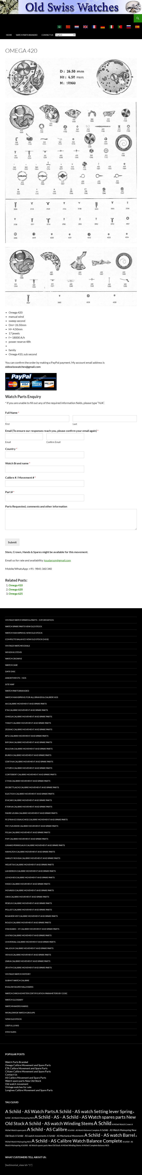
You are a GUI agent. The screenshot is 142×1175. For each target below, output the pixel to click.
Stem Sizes (10, 1032)
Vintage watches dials (17, 645)
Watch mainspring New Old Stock (23, 633)
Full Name (12, 412)
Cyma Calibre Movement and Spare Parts (27, 781)
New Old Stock (13, 1019)
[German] (103, 26)
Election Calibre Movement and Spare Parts (29, 793)
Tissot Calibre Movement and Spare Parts (28, 723)
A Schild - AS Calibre (47, 1129)
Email (8, 442)
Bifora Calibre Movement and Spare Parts (28, 742)
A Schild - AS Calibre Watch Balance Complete (77, 1140)
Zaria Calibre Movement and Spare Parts (27, 961)
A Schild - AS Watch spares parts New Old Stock (40, 1145)
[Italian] (111, 26)
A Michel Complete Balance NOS (95, 1145)
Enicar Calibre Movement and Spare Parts (28, 800)
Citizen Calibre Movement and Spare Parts (28, 768)
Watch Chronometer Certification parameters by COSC (36, 993)
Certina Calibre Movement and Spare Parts (29, 761)
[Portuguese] (120, 26)
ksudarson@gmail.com (57, 560)
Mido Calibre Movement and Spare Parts (27, 884)
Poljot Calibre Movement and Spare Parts (28, 909)
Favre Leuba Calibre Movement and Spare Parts (31, 813)
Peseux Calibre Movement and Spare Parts (28, 903)
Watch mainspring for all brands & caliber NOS (31, 697)
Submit (12, 542)
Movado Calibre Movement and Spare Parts (29, 890)
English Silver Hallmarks (19, 987)
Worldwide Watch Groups (20, 1012)
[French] (94, 26)
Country (11, 448)
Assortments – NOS (15, 678)
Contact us (47, 35)
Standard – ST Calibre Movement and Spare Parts (32, 929)
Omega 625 (16, 593)
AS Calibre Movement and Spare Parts (26, 703)
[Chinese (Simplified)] (68, 26)
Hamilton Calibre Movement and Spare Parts (30, 851)
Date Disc (10, 671)
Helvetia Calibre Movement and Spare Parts (29, 864)
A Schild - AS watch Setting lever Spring (93, 1111)
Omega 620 (16, 589)
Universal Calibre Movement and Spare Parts (30, 941)
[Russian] (129, 26)
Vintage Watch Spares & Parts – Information (29, 620)
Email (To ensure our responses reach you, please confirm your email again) (51, 430)
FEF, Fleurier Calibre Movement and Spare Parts (31, 826)
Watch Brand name (17, 463)
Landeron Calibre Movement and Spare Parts (30, 871)
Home (9, 35)
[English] (85, 26)
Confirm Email (53, 442)
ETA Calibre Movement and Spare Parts (26, 710)
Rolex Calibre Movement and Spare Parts (28, 922)
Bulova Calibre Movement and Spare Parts (28, 748)
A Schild (102, 1123)
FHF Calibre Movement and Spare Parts (26, 838)
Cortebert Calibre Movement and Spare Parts (30, 774)
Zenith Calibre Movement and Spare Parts (28, 967)
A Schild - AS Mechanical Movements (65, 1136)
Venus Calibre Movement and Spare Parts (28, 954)
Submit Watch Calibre (17, 980)
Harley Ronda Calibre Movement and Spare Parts (32, 858)
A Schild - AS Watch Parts (30, 1111)
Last (75, 424)
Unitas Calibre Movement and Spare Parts (28, 935)
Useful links (12, 1025)
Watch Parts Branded (26, 35)
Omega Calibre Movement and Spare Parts (28, 716)
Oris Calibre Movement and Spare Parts (27, 896)
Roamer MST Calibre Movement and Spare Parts (31, 916)
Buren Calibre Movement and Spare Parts (28, 755)
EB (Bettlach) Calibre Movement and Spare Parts (32, 787)
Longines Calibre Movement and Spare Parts (30, 877)
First (7, 424)
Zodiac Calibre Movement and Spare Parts (28, 729)
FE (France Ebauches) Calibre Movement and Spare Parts (36, 819)
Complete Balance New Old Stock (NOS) (27, 639)
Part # (9, 492)
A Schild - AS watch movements (31, 1136)
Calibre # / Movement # (20, 477)
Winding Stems (13, 652)
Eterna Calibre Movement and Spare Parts (28, 806)
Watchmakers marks (16, 1006)
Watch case (11, 665)
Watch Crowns (13, 658)
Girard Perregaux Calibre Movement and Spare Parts (35, 845)
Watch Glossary (14, 999)
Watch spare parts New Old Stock (23, 626)
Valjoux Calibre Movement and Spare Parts (29, 948)
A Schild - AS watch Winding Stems (59, 1123)
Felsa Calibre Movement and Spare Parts (27, 832)
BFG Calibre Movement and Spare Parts (26, 736)
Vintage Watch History (18, 974)
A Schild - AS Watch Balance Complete (84, 1130)
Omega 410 (16, 585)
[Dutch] (77, 26)
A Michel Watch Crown (121, 1124)
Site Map (9, 684)
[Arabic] (59, 26)
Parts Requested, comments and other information (36, 506)
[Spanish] (137, 26)
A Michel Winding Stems (71, 1145)
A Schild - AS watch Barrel (109, 1135)
